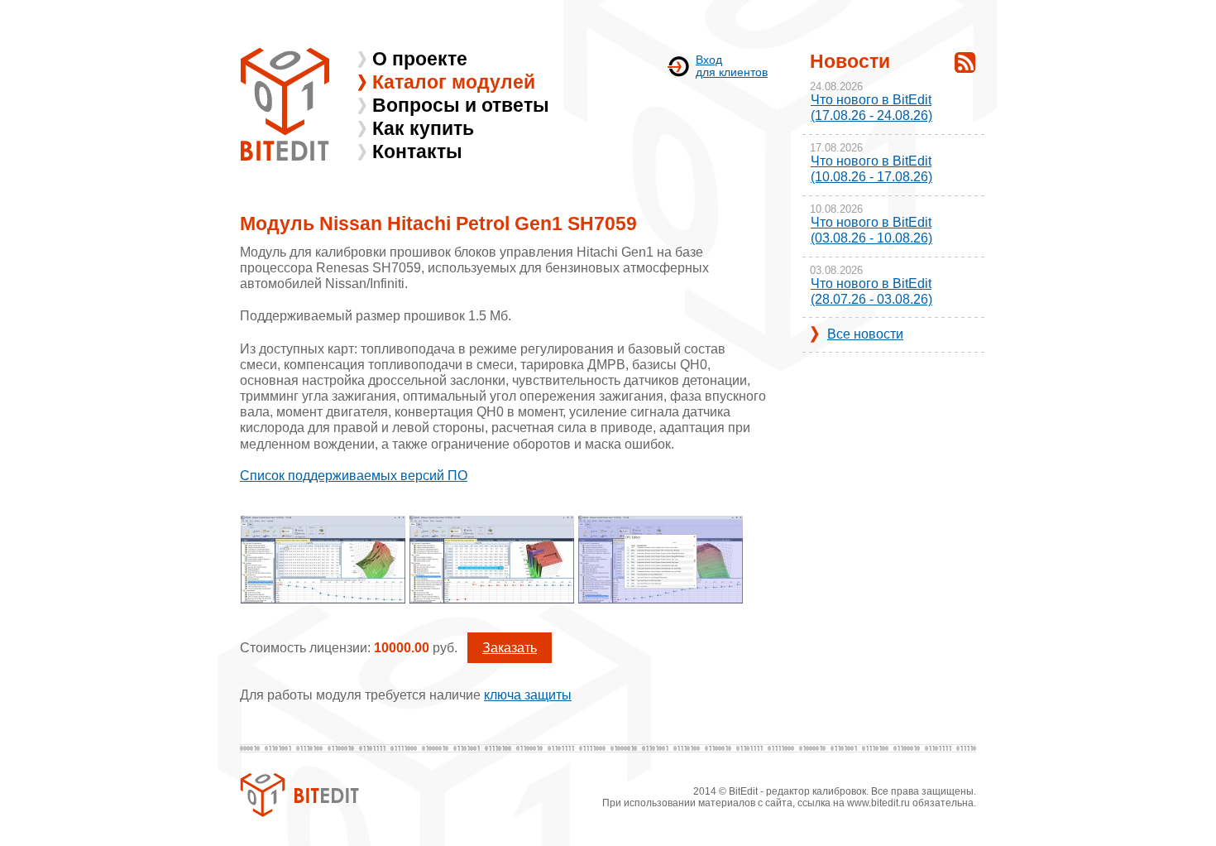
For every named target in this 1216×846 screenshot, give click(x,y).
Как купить (423, 128)
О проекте (419, 59)
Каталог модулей (453, 82)
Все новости (865, 334)
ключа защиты (528, 695)
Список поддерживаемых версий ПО (353, 476)
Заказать (509, 648)
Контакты (417, 151)
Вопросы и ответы (460, 105)
